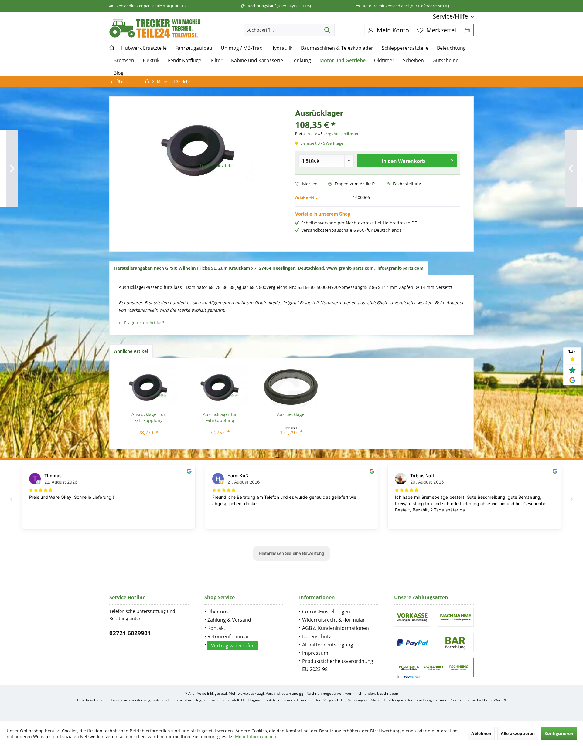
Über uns (218, 611)
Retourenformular (228, 636)
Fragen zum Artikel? (354, 184)
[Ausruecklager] (291, 387)
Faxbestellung (406, 184)
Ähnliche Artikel (131, 351)
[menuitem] (451, 16)
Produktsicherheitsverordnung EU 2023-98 (337, 665)
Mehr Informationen (255, 736)
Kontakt (216, 628)
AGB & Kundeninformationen (335, 628)
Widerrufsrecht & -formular (333, 619)
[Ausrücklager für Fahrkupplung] (148, 387)
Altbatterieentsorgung (327, 644)
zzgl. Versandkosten (342, 133)
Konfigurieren (558, 733)
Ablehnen (481, 733)
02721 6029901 (130, 633)
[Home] (113, 48)
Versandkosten (278, 693)
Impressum (315, 653)
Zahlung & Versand (229, 619)
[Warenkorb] (467, 30)
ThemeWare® (494, 700)
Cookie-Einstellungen (326, 611)
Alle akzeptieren (518, 733)
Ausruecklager (291, 414)
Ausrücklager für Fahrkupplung (148, 417)
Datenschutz (316, 636)
